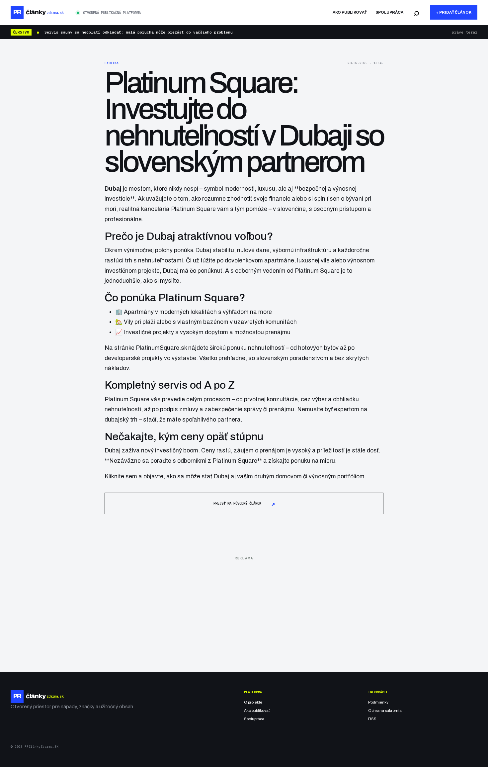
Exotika (112, 63)
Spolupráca (389, 12)
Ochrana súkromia (385, 711)
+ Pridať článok (453, 12)
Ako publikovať (350, 12)
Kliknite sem (121, 476)
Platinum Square (193, 209)
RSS (372, 719)
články (38, 12)
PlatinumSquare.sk (161, 348)
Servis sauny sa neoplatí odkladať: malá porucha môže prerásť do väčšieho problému (138, 32)
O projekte (253, 702)
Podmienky (378, 702)
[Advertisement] (244, 609)
